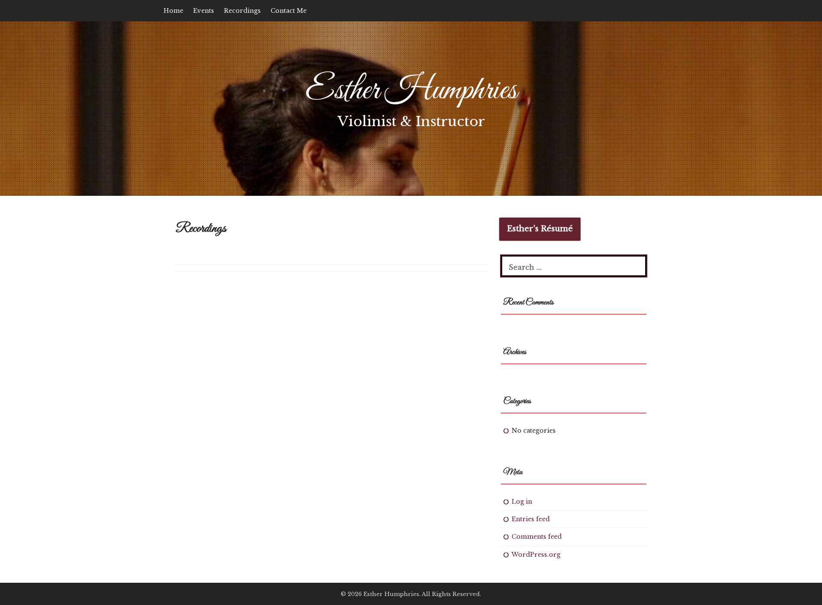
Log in (522, 501)
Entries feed (531, 519)
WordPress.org (536, 554)
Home (173, 11)
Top (801, 584)
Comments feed (537, 536)
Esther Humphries (411, 91)
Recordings (242, 11)
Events (203, 11)
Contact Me (289, 11)
